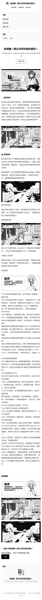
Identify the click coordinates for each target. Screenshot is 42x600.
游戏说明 (13, 7)
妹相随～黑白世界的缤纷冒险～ (23, 3)
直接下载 (28, 7)
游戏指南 (21, 7)
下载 (5, 557)
